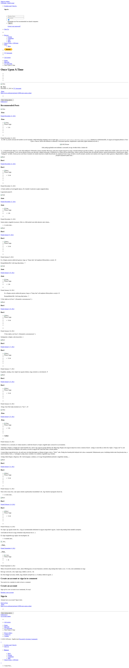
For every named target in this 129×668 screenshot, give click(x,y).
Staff (9, 40)
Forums (10, 37)
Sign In (10, 23)
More (9, 41)
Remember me (12, 21)
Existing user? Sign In (10, 6)
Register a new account (7, 592)
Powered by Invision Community (28, 639)
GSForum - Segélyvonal (7, 3)
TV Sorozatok (17, 88)
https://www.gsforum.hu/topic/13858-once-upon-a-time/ (16, 93)
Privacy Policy (8, 633)
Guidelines (11, 38)
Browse (6, 35)
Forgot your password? (14, 26)
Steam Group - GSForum (11, 43)
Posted (8, 116)
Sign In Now (4, 603)
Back (9, 653)
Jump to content (5, 1)
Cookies (6, 636)
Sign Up (6, 29)
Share (2, 91)
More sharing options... (7, 100)
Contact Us (7, 634)
